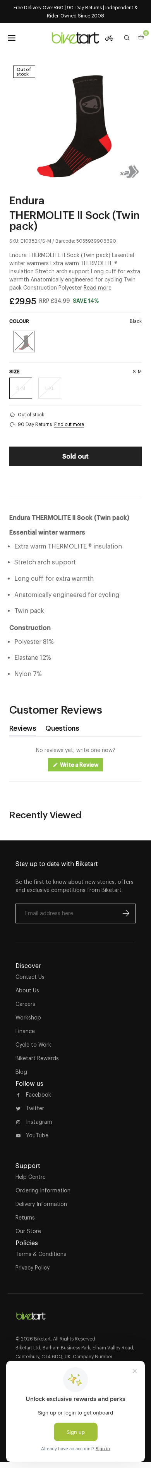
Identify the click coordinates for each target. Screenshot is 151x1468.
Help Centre (30, 1177)
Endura (27, 200)
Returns (25, 1217)
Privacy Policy (32, 1267)
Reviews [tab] (22, 730)
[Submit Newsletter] (126, 913)
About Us (27, 990)
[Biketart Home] (30, 1313)
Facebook (38, 1095)
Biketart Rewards (37, 1058)
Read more (98, 288)
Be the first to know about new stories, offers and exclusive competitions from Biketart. (74, 886)
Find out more (69, 424)
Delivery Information (41, 1204)
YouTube (37, 1135)
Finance (25, 1031)
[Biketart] (75, 38)
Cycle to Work (33, 1045)
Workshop (28, 1017)
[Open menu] (12, 38)
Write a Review (81, 766)
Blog (21, 1072)
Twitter (35, 1108)
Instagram (39, 1122)
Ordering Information (42, 1190)
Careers (25, 1004)
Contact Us (30, 977)
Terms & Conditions (40, 1254)
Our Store (28, 1231)
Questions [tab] (62, 730)
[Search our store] (127, 38)
